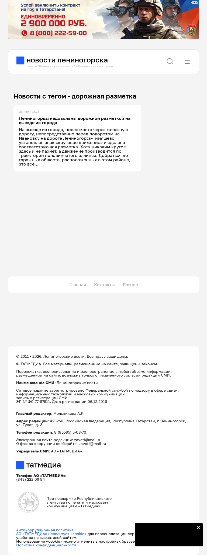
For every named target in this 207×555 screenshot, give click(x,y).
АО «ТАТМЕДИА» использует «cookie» (51, 533)
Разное (130, 284)
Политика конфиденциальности (46, 545)
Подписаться (165, 539)
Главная (77, 284)
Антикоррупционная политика (45, 530)
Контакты (104, 284)
